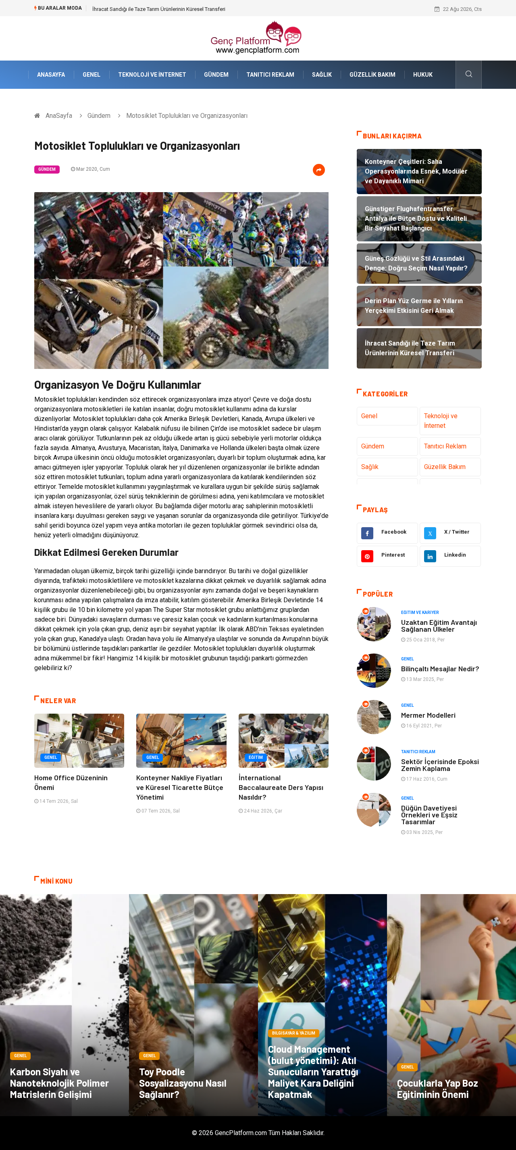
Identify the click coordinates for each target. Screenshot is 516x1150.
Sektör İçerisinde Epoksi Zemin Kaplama (440, 765)
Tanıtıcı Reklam (270, 74)
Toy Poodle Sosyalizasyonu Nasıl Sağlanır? (183, 1083)
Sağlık (322, 74)
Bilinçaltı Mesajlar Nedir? (440, 668)
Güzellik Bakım (372, 74)
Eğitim (256, 757)
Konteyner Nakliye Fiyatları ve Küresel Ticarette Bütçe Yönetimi (179, 787)
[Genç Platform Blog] (258, 38)
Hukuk (423, 74)
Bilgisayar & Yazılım (293, 1033)
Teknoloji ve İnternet (152, 74)
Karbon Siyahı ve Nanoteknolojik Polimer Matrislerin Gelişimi (59, 1083)
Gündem (216, 74)
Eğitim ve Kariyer (420, 612)
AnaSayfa (51, 74)
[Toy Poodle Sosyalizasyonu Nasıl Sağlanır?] (193, 1005)
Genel (91, 74)
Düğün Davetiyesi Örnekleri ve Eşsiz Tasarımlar (429, 814)
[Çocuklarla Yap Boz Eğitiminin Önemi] (451, 1005)
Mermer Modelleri (428, 714)
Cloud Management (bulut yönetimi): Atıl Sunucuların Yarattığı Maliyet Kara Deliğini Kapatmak (313, 1071)
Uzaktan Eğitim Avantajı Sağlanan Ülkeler (439, 625)
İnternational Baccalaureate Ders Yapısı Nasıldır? (281, 787)
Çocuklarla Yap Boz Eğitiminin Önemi (437, 1088)
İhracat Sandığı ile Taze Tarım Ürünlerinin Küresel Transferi (158, 9)
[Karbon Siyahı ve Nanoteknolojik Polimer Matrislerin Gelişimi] (64, 1005)
